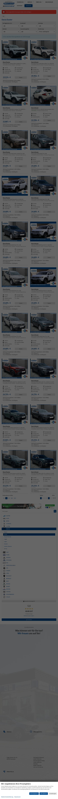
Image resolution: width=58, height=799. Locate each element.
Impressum (17, 797)
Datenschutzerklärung (7, 797)
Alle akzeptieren (34, 793)
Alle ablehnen (43, 793)
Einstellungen (52, 793)
